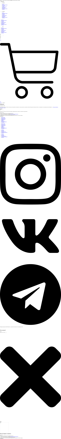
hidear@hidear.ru (2, 138)
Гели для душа (3, 124)
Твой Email (1, 112)
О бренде (3, 14)
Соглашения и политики (4, 132)
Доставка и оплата (4, 15)
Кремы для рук (3, 117)
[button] (30, 26)
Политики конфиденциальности (14, 436)
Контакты (3, 9)
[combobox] (3, 332)
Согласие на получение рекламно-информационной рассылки (7, 114)
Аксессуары (2, 122)
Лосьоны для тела (3, 118)
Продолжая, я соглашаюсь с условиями (9, 436)
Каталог (3, 4)
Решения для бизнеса (4, 8)
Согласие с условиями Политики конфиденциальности (6, 113)
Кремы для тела (3, 119)
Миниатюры (2, 127)
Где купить (3, 5)
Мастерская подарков (4, 13)
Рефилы (2, 120)
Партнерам (3, 16)
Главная (1, 102)
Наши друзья (3, 7)
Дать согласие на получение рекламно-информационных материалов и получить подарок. (12, 115)
